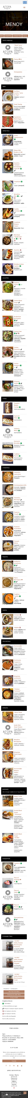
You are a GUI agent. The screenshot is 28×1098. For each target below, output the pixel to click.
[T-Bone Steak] (7, 717)
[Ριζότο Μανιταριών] (7, 582)
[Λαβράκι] (7, 632)
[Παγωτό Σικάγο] (7, 895)
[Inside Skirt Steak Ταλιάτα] (7, 729)
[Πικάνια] (7, 63)
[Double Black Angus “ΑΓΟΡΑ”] (7, 838)
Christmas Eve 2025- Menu (14, 994)
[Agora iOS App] (17, 1065)
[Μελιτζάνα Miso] (7, 198)
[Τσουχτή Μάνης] (7, 545)
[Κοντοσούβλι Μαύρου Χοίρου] (7, 773)
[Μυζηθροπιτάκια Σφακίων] (7, 268)
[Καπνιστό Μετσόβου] (7, 445)
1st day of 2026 (14, 997)
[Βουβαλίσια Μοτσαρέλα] (7, 321)
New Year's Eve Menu (14, 991)
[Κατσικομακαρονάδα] (7, 489)
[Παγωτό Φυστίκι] (7, 909)
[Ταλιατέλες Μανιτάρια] (7, 502)
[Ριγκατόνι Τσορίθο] (7, 516)
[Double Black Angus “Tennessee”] (7, 815)
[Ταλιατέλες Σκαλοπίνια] (7, 477)
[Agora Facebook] (6, 1065)
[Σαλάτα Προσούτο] (7, 352)
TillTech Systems (11, 1094)
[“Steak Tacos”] (7, 49)
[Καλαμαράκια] (7, 76)
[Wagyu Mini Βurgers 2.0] (7, 154)
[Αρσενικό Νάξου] (7, 420)
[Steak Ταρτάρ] (7, 108)
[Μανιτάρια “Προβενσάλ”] (7, 239)
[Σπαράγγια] (7, 186)
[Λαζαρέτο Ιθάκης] (7, 433)
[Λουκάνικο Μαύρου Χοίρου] (7, 226)
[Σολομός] (7, 619)
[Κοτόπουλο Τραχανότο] (7, 664)
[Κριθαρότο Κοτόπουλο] (7, 566)
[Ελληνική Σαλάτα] (7, 386)
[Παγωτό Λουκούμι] (7, 882)
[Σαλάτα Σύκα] (7, 336)
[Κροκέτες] (7, 254)
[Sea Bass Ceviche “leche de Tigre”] (7, 95)
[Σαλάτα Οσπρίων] (7, 368)
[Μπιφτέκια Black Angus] (7, 756)
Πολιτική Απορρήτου (22, 1094)
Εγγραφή (14, 1061)
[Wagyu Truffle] (7, 800)
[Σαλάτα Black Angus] (7, 305)
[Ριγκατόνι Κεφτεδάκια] (7, 531)
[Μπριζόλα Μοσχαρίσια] (7, 744)
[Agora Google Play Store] (21, 1065)
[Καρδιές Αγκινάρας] (7, 213)
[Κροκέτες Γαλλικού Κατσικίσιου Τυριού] (7, 167)
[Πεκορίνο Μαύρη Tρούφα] (7, 407)
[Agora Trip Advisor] (13, 1065)
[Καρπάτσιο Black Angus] (7, 121)
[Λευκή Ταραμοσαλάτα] (7, 140)
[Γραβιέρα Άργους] (7, 458)
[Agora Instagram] (10, 1065)
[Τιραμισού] (7, 867)
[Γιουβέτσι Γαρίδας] (7, 598)
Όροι (16, 1094)
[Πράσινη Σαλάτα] (7, 287)
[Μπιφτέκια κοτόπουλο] (7, 680)
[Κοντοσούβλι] (7, 650)
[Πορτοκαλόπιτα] (7, 922)
